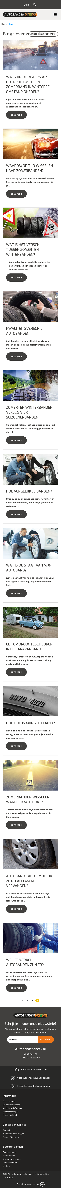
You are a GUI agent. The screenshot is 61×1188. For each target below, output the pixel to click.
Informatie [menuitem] (9, 1096)
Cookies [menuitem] (9, 1177)
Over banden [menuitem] (9, 1101)
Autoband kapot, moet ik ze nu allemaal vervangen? (29, 881)
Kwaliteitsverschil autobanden (24, 331)
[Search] (34, 4)
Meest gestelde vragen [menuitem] (13, 1133)
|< (23, 1000)
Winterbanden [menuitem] (9, 1155)
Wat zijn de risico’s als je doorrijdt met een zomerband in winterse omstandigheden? (29, 84)
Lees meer (16, 114)
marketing (33, 1184)
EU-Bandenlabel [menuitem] (10, 1115)
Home (4, 24)
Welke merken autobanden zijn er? (25, 962)
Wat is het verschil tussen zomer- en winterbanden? (24, 249)
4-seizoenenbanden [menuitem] (12, 1159)
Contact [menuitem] (6, 1130)
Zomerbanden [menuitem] (9, 1152)
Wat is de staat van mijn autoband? (28, 568)
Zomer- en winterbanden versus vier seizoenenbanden (29, 412)
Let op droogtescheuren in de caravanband (29, 647)
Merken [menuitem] (6, 1166)
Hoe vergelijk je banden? (29, 491)
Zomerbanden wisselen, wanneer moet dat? (28, 800)
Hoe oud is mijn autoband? (30, 723)
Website (21, 1184)
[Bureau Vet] (42, 1184)
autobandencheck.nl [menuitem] (22, 1173)
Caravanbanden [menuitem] (10, 1162)
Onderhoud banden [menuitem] (11, 1104)
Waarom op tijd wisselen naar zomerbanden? (29, 168)
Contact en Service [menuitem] (14, 1125)
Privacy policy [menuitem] (42, 1173)
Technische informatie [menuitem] (13, 1108)
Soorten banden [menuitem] (13, 1147)
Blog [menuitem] (26, 4)
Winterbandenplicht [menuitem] (11, 1111)
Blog (11, 24)
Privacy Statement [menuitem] (11, 1137)
